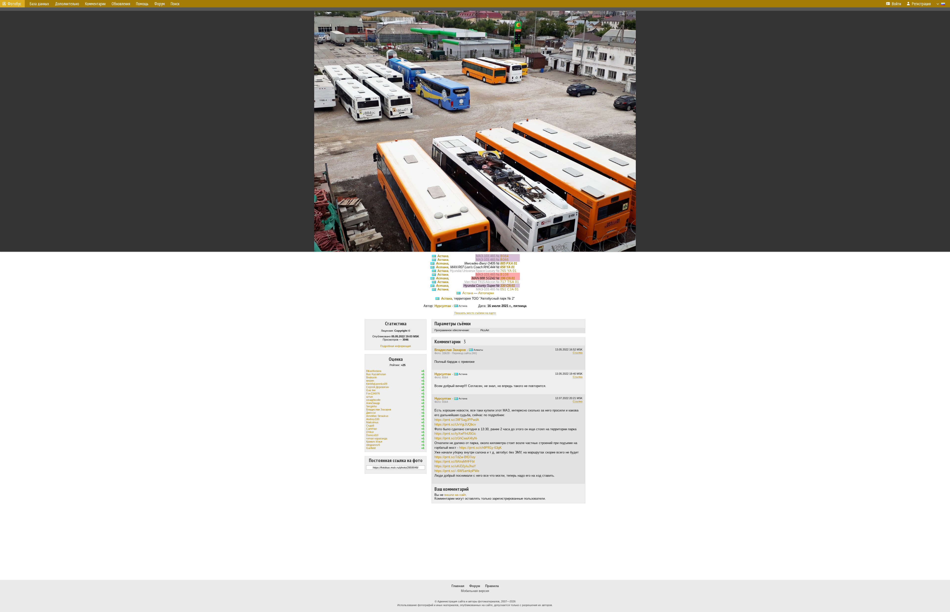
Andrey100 (372, 419)
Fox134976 (373, 393)
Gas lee (371, 390)
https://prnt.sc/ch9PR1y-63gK (480, 447)
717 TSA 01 (509, 282)
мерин (370, 380)
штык (369, 396)
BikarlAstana (373, 370)
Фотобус (14, 3)
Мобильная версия (475, 591)
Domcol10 (372, 435)
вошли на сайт (455, 495)
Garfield (371, 448)
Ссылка (577, 352)
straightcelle (373, 399)
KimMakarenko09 (376, 383)
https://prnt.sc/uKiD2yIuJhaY (455, 466)
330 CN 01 (507, 285)
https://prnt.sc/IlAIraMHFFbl (454, 461)
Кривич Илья (374, 441)
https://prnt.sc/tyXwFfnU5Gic (455, 433)
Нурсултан (442, 306)
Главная (457, 586)
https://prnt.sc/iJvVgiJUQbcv (455, 424)
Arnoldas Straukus (377, 415)
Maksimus (372, 422)
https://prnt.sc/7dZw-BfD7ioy (454, 457)
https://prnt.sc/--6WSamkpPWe (456, 471)
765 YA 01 (508, 271)
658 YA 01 (507, 267)
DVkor (370, 431)
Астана (442, 256)
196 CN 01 (507, 278)
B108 (504, 274)
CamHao (371, 428)
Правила (492, 586)
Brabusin (371, 377)
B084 (504, 256)
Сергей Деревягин (377, 387)
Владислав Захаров (378, 409)
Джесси (371, 412)
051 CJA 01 (509, 289)
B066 (504, 260)
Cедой (370, 425)
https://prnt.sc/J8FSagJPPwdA (456, 420)
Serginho (371, 406)
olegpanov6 (373, 444)
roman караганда (376, 438)
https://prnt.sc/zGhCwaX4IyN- (455, 438)
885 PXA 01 (508, 263)
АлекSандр (373, 403)
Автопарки (486, 293)
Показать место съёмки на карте (475, 312)
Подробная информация (395, 346)
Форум (474, 586)
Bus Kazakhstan (376, 374)
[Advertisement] (475, 541)
